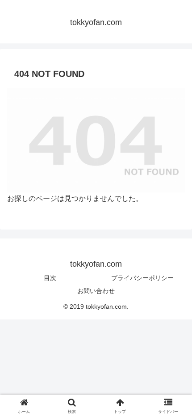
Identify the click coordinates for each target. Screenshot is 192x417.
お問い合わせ (96, 290)
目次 (50, 277)
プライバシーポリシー (142, 277)
